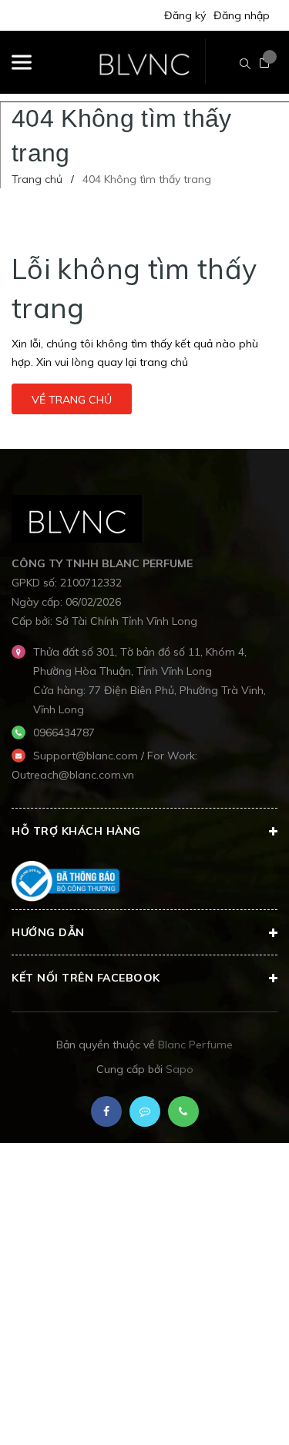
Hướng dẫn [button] (48, 932)
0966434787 (64, 732)
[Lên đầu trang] (238, 1410)
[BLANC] (77, 517)
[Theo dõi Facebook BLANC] (106, 1111)
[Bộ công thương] (65, 880)
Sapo (179, 1069)
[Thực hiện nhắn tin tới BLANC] (144, 1111)
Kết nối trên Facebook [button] (86, 978)
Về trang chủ (72, 400)
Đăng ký (185, 15)
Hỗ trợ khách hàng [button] (76, 831)
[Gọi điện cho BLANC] (183, 1111)
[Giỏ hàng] (264, 63)
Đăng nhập (241, 15)
